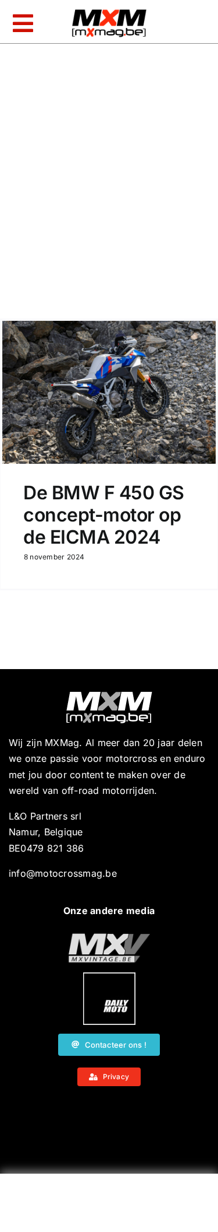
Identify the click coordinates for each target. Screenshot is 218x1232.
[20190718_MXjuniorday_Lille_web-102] (109, 977)
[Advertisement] (109, 1206)
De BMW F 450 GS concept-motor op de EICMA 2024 (103, 515)
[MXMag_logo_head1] (109, 12)
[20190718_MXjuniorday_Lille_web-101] (109, 938)
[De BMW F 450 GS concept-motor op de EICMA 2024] (109, 392)
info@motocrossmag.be (63, 873)
